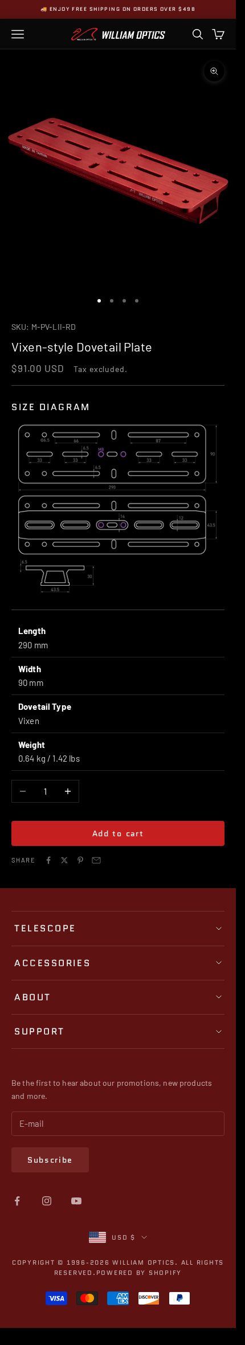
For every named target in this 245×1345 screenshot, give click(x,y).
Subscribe (50, 1160)
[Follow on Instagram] (46, 1201)
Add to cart (118, 833)
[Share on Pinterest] (80, 860)
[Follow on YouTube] (76, 1201)
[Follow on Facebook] (17, 1201)
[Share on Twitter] (64, 860)
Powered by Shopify (139, 1272)
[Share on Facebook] (48, 860)
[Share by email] (96, 860)
